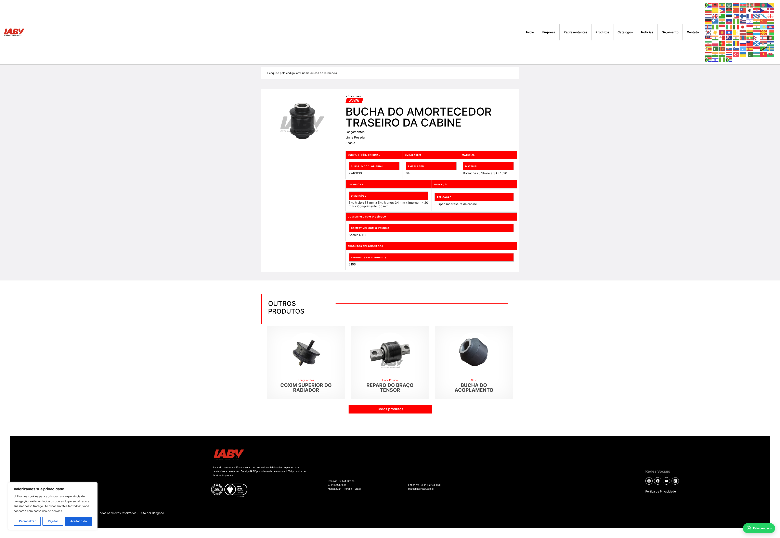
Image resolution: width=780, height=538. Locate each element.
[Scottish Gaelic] (756, 43)
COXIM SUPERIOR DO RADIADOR (306, 387)
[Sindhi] (715, 49)
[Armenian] (736, 5)
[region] (53, 506)
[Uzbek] (756, 54)
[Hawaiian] (743, 21)
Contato (693, 32)
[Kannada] (756, 27)
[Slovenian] (736, 49)
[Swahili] (763, 49)
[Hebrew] (749, 21)
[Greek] (715, 21)
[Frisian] (756, 16)
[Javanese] (749, 27)
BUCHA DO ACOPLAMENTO (474, 387)
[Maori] (729, 38)
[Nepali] (756, 38)
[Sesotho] (770, 43)
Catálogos (625, 32)
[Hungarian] (770, 21)
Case (474, 380)
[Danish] (770, 10)
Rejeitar (53, 521)
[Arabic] (729, 5)
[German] (708, 21)
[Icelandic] (708, 27)
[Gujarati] (722, 21)
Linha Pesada (355, 137)
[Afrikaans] (708, 5)
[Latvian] (743, 32)
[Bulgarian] (708, 10)
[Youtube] (666, 481)
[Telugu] (722, 54)
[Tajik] (708, 54)
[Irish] (729, 27)
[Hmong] (763, 21)
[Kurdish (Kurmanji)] (715, 32)
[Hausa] (736, 21)
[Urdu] (749, 54)
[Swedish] (770, 49)
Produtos (602, 32)
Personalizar (27, 521)
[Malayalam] (715, 38)
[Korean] (708, 32)
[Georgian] (770, 16)
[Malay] (708, 38)
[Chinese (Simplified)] (736, 10)
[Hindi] (756, 21)
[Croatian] (756, 10)
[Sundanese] (756, 49)
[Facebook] (657, 481)
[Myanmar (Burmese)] (749, 38)
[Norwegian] (763, 38)
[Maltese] (722, 38)
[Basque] (749, 5)
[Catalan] (715, 10)
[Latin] (736, 32)
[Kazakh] (763, 27)
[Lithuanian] (749, 32)
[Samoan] (749, 43)
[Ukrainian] (743, 54)
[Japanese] (743, 27)
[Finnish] (743, 16)
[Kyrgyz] (722, 32)
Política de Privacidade (660, 491)
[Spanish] (749, 49)
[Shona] (708, 49)
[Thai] (729, 54)
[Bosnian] (770, 5)
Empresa (548, 32)
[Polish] (715, 43)
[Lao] (729, 32)
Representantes (575, 32)
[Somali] (743, 49)
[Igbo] (715, 27)
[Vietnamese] (763, 54)
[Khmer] (770, 27)
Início (530, 32)
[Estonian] (729, 16)
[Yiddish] (715, 60)
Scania (350, 143)
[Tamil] (715, 54)
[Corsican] (749, 10)
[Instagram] (649, 481)
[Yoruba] (722, 60)
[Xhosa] (708, 60)
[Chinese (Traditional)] (743, 10)
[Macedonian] (763, 32)
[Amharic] (722, 5)
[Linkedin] (675, 481)
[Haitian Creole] (729, 21)
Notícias (647, 32)
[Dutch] (708, 16)
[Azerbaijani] (743, 5)
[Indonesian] (722, 27)
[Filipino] (736, 16)
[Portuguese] (722, 43)
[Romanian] (736, 43)
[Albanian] (715, 5)
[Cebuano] (722, 10)
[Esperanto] (722, 16)
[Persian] (708, 43)
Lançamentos (355, 132)
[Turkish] (736, 54)
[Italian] (736, 27)
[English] (715, 16)
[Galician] (763, 16)
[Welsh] (770, 54)
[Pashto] (770, 38)
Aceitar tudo (78, 521)
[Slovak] (729, 49)
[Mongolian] (743, 38)
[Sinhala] (722, 49)
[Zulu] (729, 60)
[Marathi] (736, 38)
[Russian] (743, 43)
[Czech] (763, 10)
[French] (749, 16)
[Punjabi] (729, 43)
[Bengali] (763, 5)
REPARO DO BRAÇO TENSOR (390, 387)
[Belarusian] (756, 5)
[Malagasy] (770, 32)
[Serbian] (763, 43)
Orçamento (670, 32)
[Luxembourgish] (756, 32)
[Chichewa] (729, 10)
